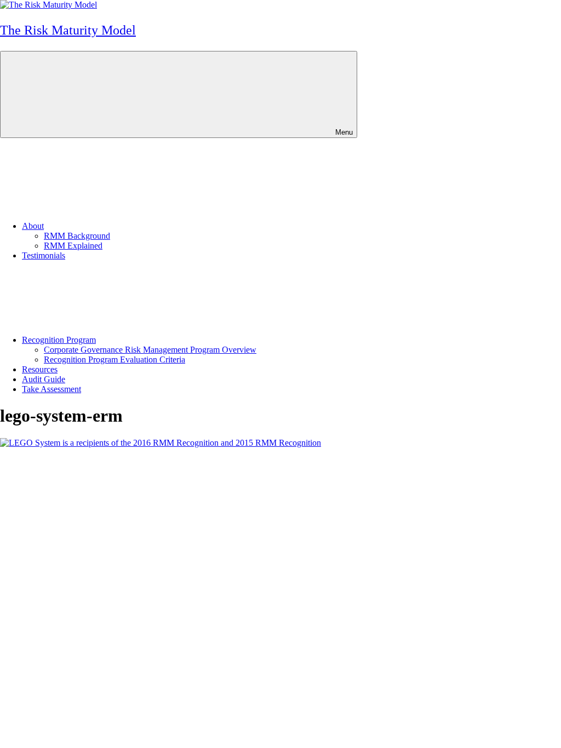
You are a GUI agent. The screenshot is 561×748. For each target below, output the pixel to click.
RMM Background (77, 235)
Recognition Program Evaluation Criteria (114, 359)
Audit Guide (43, 379)
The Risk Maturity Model (68, 30)
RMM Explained (73, 245)
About (33, 226)
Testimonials (43, 255)
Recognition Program (59, 339)
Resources (40, 369)
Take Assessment (51, 389)
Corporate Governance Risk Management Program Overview (150, 349)
